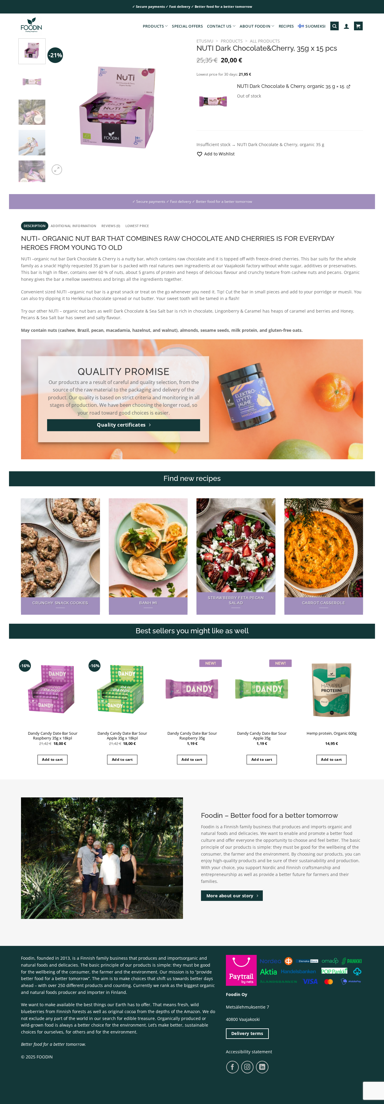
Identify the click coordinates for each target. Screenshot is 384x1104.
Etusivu (204, 41)
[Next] (177, 107)
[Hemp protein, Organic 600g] (332, 689)
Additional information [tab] (73, 226)
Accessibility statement (249, 1051)
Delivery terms (247, 1033)
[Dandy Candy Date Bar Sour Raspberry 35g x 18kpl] (53, 689)
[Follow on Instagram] (247, 1067)
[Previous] (60, 107)
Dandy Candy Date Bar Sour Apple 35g (261, 736)
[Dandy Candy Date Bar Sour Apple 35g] (262, 689)
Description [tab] (35, 226)
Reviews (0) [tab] (110, 226)
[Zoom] (57, 169)
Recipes (286, 26)
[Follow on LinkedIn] (262, 1067)
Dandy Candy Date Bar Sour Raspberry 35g (192, 736)
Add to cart (52, 759)
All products (265, 41)
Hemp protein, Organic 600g (332, 733)
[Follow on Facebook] (232, 1067)
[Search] (334, 26)
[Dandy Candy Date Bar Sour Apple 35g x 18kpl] (122, 689)
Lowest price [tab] (137, 226)
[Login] (347, 26)
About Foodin (255, 26)
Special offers (187, 26)
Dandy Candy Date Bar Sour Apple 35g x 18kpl (122, 736)
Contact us (219, 26)
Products (153, 26)
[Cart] (358, 26)
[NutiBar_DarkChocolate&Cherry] (213, 102)
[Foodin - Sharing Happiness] (51, 26)
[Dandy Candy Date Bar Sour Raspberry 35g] (192, 689)
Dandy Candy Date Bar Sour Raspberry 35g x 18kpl (52, 736)
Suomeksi (315, 26)
